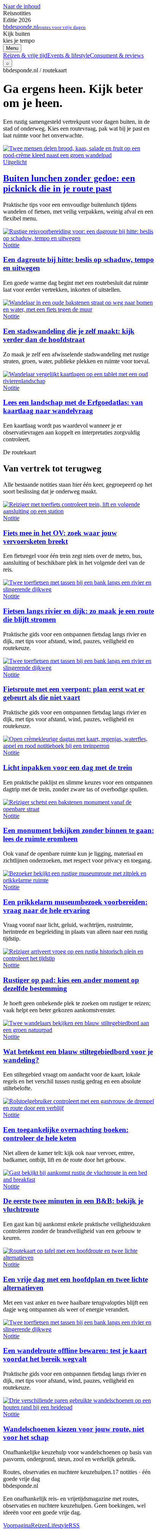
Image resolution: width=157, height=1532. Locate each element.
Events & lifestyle (68, 55)
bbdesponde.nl (44, 27)
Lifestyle (58, 1525)
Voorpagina (17, 1525)
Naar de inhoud (21, 6)
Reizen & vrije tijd (25, 55)
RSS (74, 1525)
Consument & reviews (117, 55)
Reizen (39, 1525)
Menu (12, 48)
